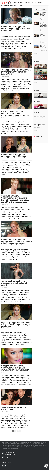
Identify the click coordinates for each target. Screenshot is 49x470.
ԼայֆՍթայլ (28, 2)
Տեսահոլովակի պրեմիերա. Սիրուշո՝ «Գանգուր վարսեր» (40, 66)
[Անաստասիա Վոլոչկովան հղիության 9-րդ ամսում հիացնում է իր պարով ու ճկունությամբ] (16, 229)
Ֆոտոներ (37, 90)
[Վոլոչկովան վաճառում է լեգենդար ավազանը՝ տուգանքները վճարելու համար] (16, 101)
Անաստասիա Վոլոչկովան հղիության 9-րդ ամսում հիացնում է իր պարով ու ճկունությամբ (16, 241)
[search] (46, 2)
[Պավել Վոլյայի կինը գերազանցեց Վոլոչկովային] (16, 397)
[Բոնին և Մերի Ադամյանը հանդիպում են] (36, 46)
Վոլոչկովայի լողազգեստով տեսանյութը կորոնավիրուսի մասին (14, 283)
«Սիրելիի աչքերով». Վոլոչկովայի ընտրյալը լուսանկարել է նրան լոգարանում (16, 72)
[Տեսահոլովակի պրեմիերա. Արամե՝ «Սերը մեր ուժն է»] (36, 13)
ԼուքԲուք (34, 2)
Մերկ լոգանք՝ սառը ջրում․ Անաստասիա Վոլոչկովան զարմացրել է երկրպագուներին (15, 368)
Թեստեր (37, 101)
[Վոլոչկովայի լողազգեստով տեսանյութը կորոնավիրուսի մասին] (16, 271)
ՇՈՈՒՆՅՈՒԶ (14, 2)
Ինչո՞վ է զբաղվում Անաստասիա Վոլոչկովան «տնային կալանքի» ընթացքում (15, 325)
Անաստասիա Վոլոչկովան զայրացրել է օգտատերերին (13, 156)
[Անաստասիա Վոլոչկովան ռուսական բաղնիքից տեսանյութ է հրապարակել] (16, 16)
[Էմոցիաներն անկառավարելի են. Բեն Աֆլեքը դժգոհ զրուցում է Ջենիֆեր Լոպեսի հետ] (36, 23)
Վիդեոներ (39, 2)
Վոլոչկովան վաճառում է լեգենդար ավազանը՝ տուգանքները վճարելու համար (15, 113)
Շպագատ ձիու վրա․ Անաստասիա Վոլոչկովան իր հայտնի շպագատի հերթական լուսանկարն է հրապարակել (15, 199)
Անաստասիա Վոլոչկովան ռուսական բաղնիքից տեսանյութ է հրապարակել (16, 29)
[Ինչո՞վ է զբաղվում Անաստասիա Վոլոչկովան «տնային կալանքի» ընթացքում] (16, 312)
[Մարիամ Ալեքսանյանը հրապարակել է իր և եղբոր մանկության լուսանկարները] (36, 35)
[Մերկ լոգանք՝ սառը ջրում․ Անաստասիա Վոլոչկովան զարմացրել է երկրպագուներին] (16, 356)
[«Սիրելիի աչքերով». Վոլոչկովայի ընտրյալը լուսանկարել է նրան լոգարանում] (16, 60)
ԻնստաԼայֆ (21, 2)
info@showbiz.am (9, 457)
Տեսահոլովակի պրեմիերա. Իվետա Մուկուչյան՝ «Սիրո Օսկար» (40, 77)
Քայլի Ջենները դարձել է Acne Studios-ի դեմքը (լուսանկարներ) (40, 95)
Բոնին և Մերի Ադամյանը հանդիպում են (43, 46)
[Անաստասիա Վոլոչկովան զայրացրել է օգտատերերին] (16, 144)
